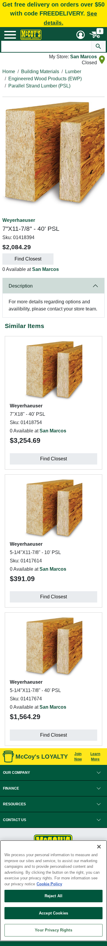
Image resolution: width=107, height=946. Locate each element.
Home (8, 71)
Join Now (78, 756)
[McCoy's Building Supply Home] (31, 34)
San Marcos (83, 56)
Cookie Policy (49, 884)
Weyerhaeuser (18, 220)
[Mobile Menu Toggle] (10, 35)
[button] (53, 772)
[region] (53, 890)
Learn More (95, 756)
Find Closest (28, 258)
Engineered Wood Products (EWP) (45, 78)
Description (21, 285)
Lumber (73, 71)
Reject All (53, 896)
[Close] (99, 846)
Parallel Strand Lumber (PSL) (39, 85)
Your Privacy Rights (53, 930)
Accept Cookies (53, 913)
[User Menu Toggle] (80, 35)
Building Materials (40, 71)
